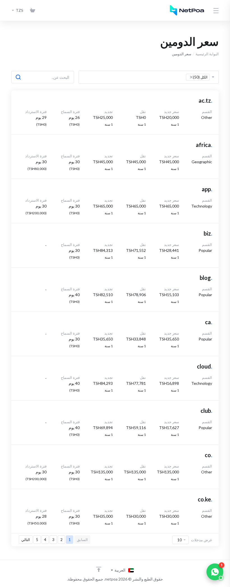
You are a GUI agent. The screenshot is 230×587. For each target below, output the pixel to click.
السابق (82, 539)
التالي (25, 539)
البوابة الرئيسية (207, 54)
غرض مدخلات (201, 540)
